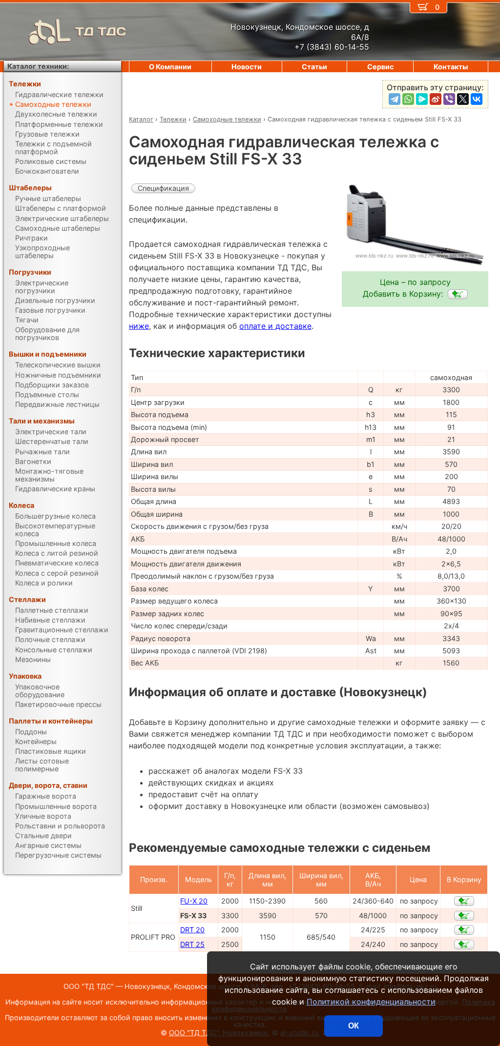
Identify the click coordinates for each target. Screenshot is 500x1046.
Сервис (380, 66)
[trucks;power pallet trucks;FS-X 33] (458, 294)
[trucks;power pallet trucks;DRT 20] (464, 930)
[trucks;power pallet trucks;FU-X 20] (464, 901)
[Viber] (449, 99)
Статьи (314, 66)
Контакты (451, 66)
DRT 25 (192, 944)
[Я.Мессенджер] (422, 99)
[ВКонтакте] (476, 99)
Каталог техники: (38, 66)
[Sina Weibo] (435, 99)
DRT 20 (192, 929)
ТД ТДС (100, 31)
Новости (246, 66)
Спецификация (163, 188)
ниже (139, 326)
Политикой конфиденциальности (371, 1001)
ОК (353, 1026)
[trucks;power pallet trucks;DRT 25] (464, 944)
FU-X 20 (194, 901)
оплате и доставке (275, 326)
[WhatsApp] (408, 99)
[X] (463, 99)
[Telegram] (394, 99)
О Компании (170, 66)
